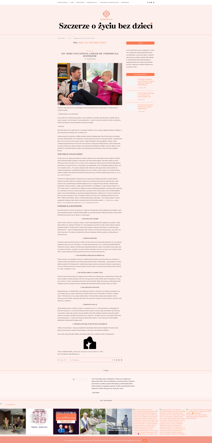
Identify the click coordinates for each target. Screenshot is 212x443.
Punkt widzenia (89, 51)
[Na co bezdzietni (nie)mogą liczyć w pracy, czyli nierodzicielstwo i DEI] (131, 95)
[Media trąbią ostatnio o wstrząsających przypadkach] (172, 421)
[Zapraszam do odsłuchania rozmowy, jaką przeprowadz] (13, 421)
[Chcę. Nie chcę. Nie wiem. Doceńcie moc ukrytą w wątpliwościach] (131, 107)
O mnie (72, 2)
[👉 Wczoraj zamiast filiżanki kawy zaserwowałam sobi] (146, 421)
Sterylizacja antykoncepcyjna (109, 2)
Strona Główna (61, 38)
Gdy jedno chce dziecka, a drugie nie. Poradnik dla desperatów (89, 55)
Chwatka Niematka (91, 59)
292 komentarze (75, 360)
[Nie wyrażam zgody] (210, 440)
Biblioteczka (80, 2)
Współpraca (125, 2)
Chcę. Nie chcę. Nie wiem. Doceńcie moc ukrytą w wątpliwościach (145, 106)
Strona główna (62, 2)
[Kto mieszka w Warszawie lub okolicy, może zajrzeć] (39, 421)
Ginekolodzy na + (92, 2)
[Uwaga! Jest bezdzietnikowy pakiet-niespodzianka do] (119, 421)
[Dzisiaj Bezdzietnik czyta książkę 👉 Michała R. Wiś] (93, 421)
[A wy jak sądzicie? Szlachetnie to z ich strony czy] (199, 421)
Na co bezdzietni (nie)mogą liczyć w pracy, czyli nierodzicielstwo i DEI (146, 95)
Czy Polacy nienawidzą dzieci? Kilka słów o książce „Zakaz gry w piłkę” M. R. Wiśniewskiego (146, 82)
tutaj (59, 293)
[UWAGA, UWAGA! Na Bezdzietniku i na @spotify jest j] (66, 421)
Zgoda (144, 440)
